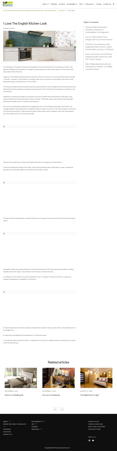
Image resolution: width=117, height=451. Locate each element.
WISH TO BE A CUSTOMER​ (96, 426)
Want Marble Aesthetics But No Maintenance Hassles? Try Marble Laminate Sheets (98, 66)
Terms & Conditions (95, 424)
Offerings (54, 4)
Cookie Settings (94, 429)
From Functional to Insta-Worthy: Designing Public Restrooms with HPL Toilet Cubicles (98, 56)
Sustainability (71, 4)
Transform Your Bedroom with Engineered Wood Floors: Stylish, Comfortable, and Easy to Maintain (99, 46)
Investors (62, 4)
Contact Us (107, 4)
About (45, 4)
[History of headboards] (21, 378)
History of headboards (14, 395)
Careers (98, 4)
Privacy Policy (93, 421)
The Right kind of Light (89, 395)
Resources (89, 4)
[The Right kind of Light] (96, 378)
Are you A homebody (51, 395)
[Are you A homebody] (58, 378)
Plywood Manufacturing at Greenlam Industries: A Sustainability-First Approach (97, 29)
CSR (80, 4)
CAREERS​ (35, 426)
